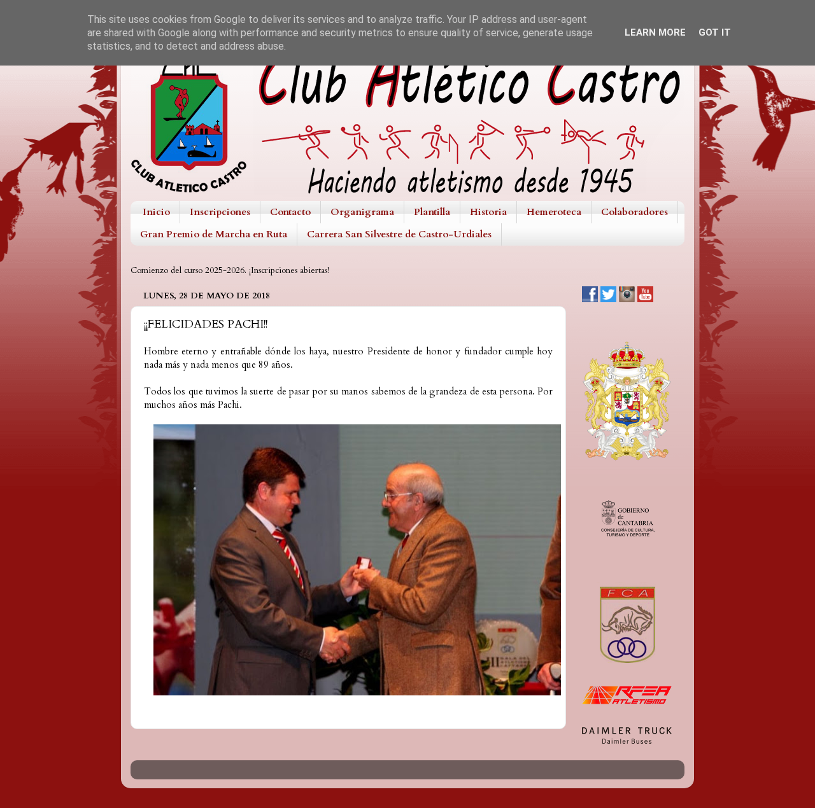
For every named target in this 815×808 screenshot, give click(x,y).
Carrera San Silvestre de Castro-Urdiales (399, 234)
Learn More (655, 32)
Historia (488, 211)
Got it (714, 32)
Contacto (290, 211)
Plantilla (432, 211)
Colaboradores (634, 211)
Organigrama (362, 211)
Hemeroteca (554, 211)
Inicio (156, 211)
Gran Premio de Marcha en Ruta (213, 234)
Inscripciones (220, 211)
